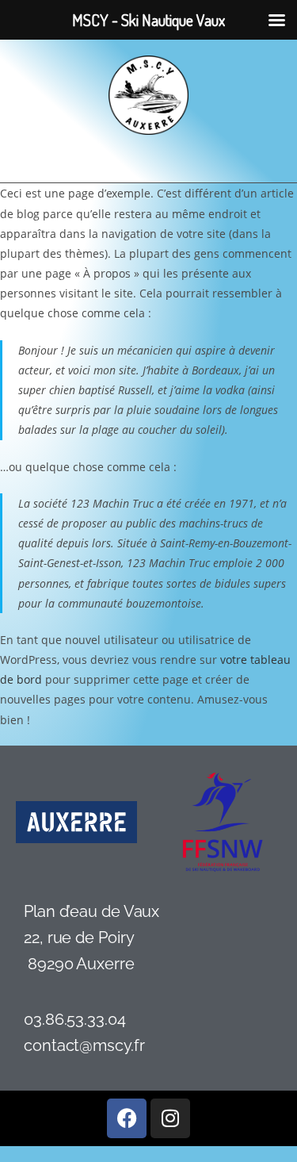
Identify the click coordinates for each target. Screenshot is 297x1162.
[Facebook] (127, 1118)
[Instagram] (170, 1118)
